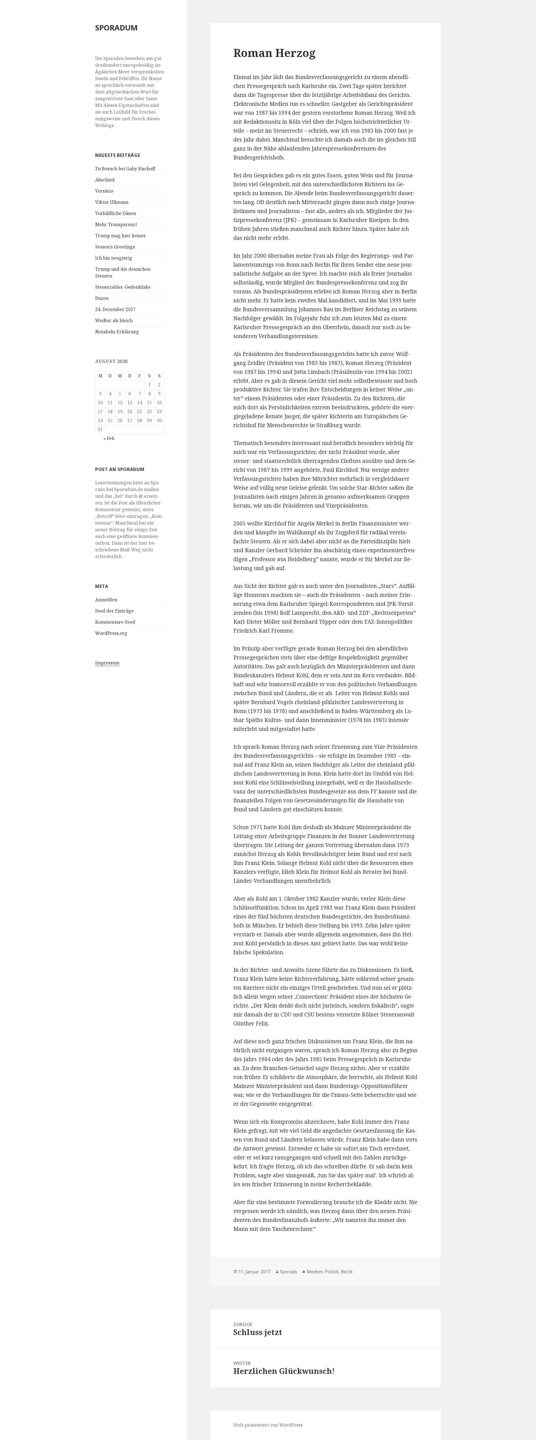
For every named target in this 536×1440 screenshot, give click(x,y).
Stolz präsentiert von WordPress (268, 1425)
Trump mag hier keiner (120, 236)
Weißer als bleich (114, 320)
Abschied (105, 180)
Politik (332, 1272)
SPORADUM (116, 27)
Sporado (288, 1272)
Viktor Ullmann (111, 202)
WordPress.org (111, 633)
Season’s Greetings (115, 247)
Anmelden (106, 600)
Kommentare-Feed (115, 622)
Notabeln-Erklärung (117, 332)
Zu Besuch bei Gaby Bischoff (125, 169)
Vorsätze (104, 191)
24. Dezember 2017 (115, 309)
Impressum (107, 663)
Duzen (102, 298)
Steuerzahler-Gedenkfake (123, 287)
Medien (315, 1272)
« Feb (109, 438)
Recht (347, 1272)
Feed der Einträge (114, 611)
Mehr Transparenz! (116, 224)
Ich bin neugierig (113, 258)
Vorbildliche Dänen (115, 213)
